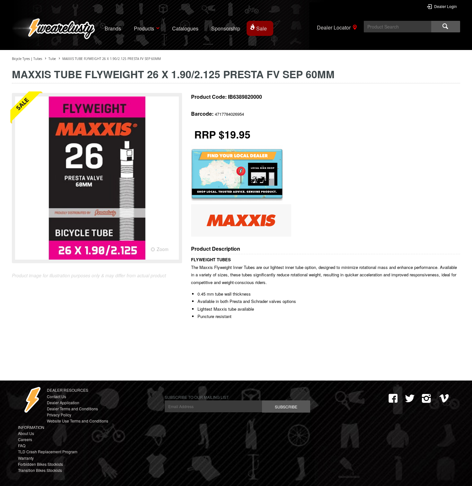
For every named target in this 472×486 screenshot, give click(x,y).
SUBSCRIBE (286, 406)
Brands (113, 28)
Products (144, 28)
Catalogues (185, 28)
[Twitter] (409, 398)
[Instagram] (426, 398)
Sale (261, 28)
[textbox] (397, 26)
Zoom (163, 249)
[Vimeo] (445, 398)
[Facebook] (393, 398)
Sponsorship (225, 28)
